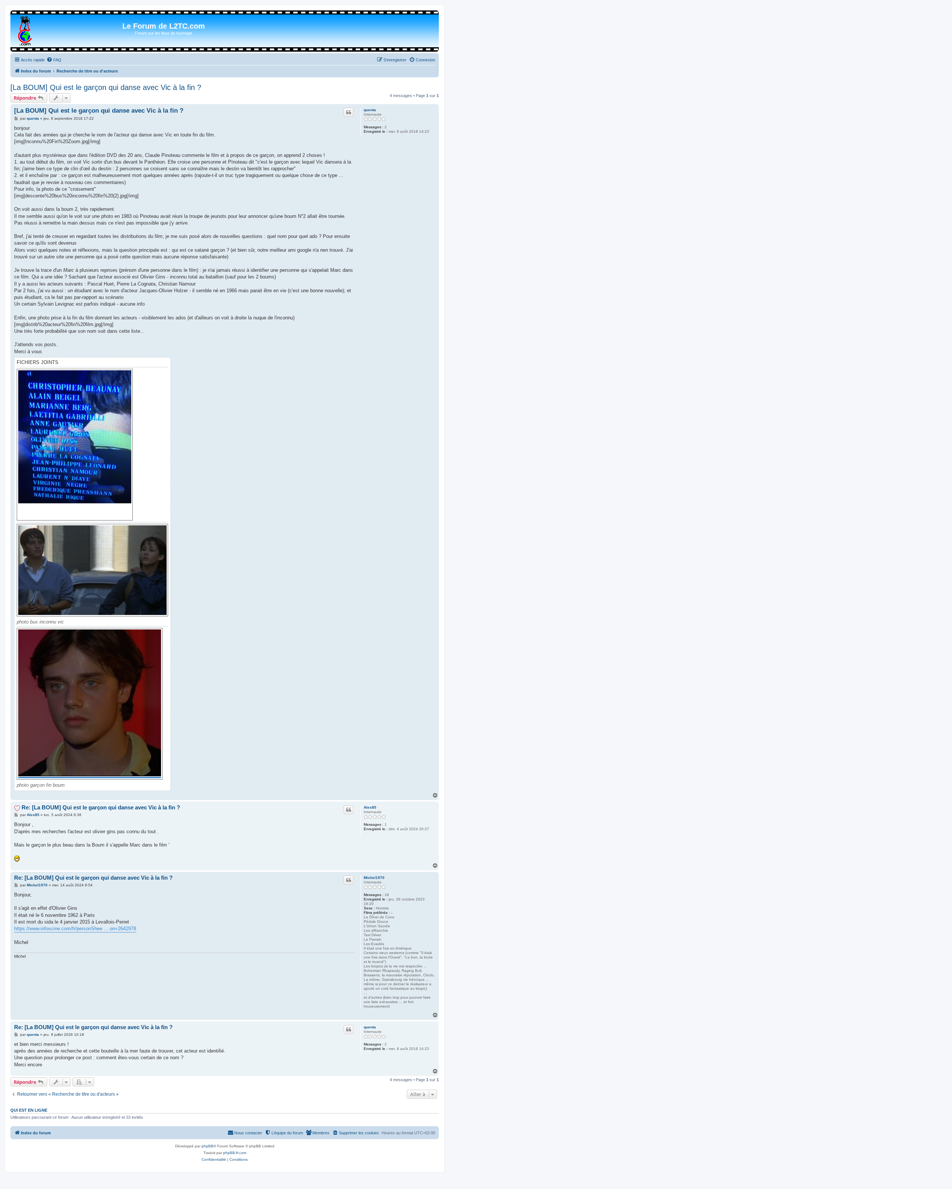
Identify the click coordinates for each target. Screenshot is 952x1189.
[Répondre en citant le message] (348, 112)
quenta (370, 110)
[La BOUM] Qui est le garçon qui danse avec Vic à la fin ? (105, 87)
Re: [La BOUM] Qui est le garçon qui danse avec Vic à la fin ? (101, 807)
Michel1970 (374, 878)
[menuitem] (53, 59)
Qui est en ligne (28, 1110)
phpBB (207, 1146)
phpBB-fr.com (234, 1153)
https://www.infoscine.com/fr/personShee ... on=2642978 (75, 928)
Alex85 (370, 807)
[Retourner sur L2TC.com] (25, 29)
